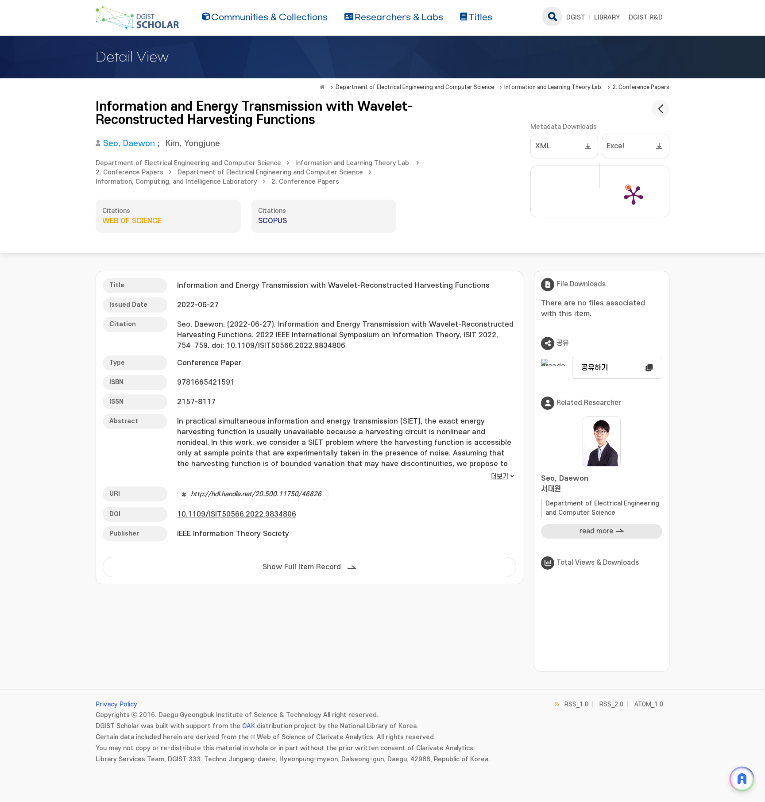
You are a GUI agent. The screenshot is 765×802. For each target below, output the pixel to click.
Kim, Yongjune (193, 143)
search (552, 16)
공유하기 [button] (594, 368)
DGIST (575, 17)
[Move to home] (322, 87)
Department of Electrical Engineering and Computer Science (415, 87)
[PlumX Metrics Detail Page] (633, 195)
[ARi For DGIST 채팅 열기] (742, 779)
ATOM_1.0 (648, 704)
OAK (248, 726)
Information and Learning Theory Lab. (553, 87)
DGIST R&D (646, 17)
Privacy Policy (116, 704)
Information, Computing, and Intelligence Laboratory (176, 181)
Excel (615, 146)
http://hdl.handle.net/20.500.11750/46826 (256, 494)
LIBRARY (607, 17)
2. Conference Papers (641, 87)
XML (543, 146)
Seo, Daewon (129, 143)
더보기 (499, 476)
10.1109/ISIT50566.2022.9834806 (236, 514)
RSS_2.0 (611, 704)
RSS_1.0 (576, 704)
